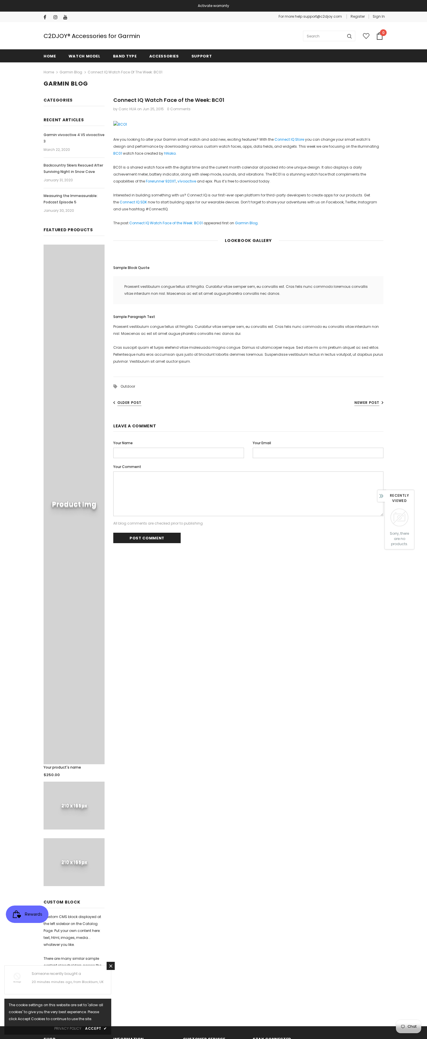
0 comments (179, 108)
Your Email (262, 442)
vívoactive (186, 181)
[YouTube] (67, 17)
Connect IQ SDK (133, 202)
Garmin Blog (71, 72)
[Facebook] (47, 17)
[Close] (111, 966)
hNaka (170, 153)
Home (49, 72)
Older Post (129, 402)
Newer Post (366, 402)
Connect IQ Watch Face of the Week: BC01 (166, 223)
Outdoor (128, 386)
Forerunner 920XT (161, 181)
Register (358, 16)
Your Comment (127, 466)
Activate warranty (213, 5)
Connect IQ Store (289, 139)
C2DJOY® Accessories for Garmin (92, 36)
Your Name (123, 442)
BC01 (117, 153)
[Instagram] (57, 17)
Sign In (379, 16)
